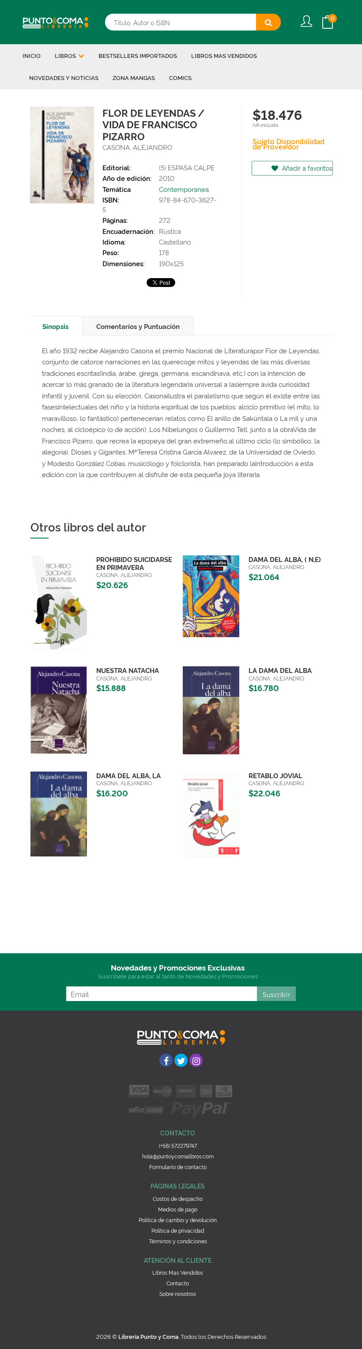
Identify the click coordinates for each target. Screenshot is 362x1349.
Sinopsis (55, 326)
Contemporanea (184, 189)
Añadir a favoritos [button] (306, 168)
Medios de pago (177, 1209)
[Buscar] (268, 22)
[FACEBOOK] (166, 1060)
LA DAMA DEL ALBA (280, 670)
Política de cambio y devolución (178, 1219)
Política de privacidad (177, 1230)
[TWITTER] (181, 1060)
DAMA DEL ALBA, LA (128, 775)
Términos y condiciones (178, 1241)
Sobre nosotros (177, 1293)
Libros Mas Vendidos (177, 1272)
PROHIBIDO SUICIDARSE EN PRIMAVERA (134, 563)
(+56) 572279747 (178, 1145)
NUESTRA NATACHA (127, 670)
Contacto (177, 1283)
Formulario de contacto (178, 1166)
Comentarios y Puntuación (138, 326)
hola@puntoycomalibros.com (178, 1156)
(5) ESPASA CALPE (187, 167)
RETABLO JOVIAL (275, 775)
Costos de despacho (178, 1198)
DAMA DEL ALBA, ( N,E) (285, 559)
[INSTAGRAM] (196, 1060)
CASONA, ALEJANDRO (137, 147)
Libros (66, 55)
